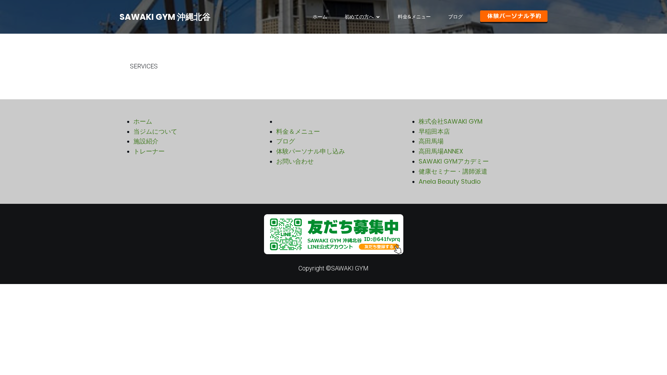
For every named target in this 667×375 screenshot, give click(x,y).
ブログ (455, 16)
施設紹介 (145, 141)
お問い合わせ (295, 161)
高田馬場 (431, 141)
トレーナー (149, 151)
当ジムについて (155, 131)
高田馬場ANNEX (441, 151)
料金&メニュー (414, 16)
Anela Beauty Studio (450, 181)
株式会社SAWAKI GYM (451, 121)
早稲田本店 (434, 131)
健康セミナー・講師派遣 (453, 171)
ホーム (320, 16)
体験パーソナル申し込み (310, 151)
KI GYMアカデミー (463, 161)
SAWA (428, 161)
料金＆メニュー (298, 131)
